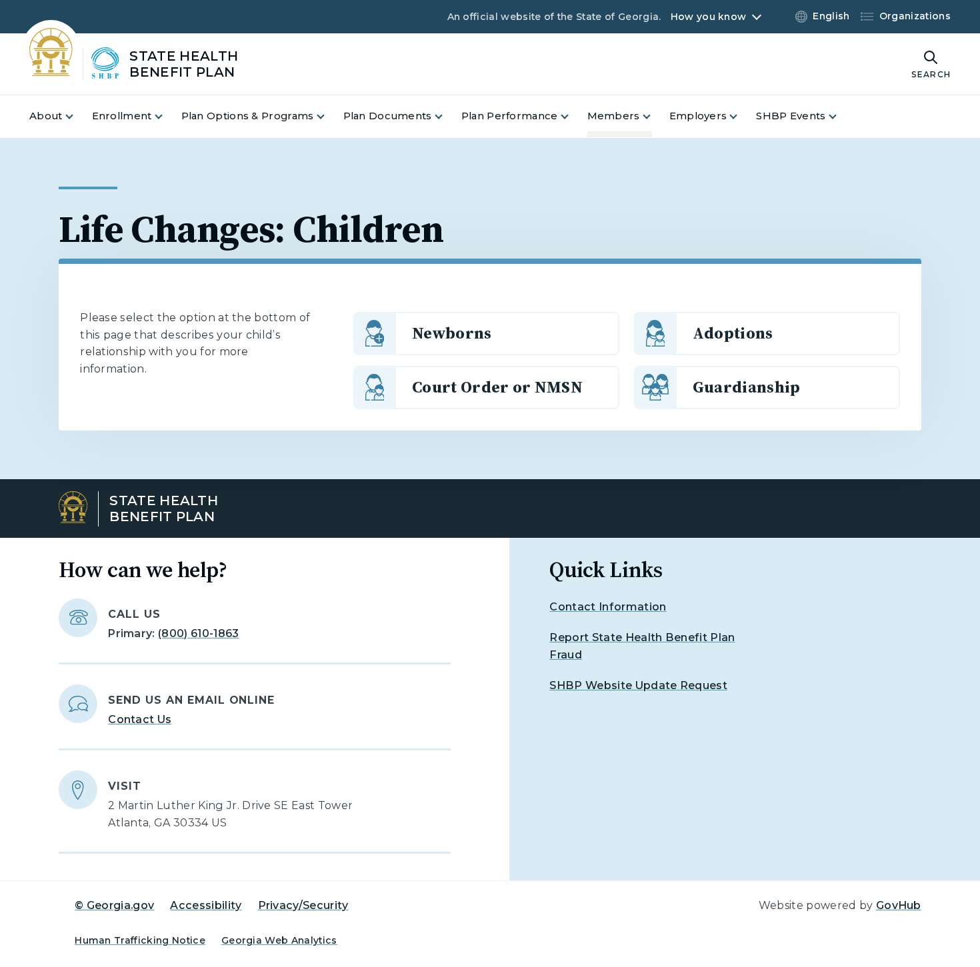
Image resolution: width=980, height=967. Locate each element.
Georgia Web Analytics (279, 940)
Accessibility (205, 905)
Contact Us (139, 719)
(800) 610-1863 (198, 633)
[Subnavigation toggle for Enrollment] (166, 116)
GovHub (898, 905)
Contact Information (607, 606)
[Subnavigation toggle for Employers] (741, 116)
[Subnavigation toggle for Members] (654, 116)
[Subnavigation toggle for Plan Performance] (572, 116)
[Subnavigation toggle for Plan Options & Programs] (328, 116)
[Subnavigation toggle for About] (77, 116)
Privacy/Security (303, 905)
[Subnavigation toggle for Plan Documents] (446, 116)
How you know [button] (708, 16)
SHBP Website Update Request (638, 685)
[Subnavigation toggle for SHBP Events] (840, 116)
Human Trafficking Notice (140, 940)
